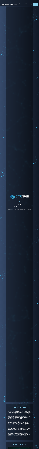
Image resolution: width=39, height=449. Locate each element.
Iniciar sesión (35, 4)
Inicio (3, 4)
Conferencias (10, 4)
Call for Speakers (20, 4)
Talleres (15, 4)
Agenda (6, 4)
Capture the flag (27, 4)
